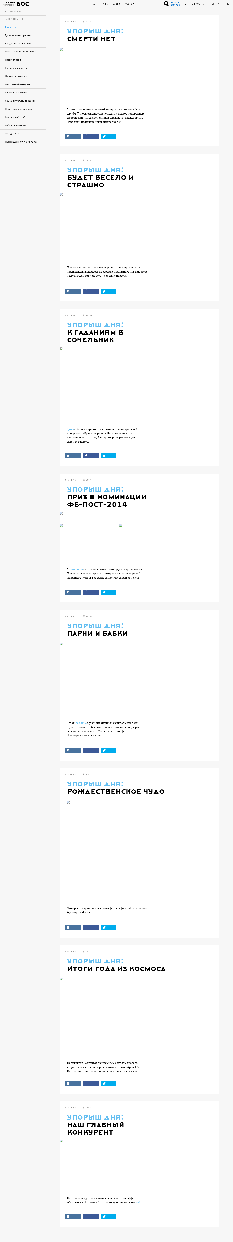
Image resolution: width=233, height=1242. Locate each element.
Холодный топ (12, 133)
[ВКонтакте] (73, 136)
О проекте (198, 4)
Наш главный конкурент (18, 84)
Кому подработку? (15, 117)
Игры (105, 4)
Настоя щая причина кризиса (21, 141)
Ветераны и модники (16, 92)
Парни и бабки (13, 59)
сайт (139, 1202)
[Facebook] (91, 136)
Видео (116, 4)
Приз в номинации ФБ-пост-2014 (22, 51)
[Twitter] (108, 136)
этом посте (76, 569)
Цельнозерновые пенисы (18, 108)
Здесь (70, 429)
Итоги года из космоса (17, 76)
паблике (81, 723)
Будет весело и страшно (18, 35)
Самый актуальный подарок (20, 100)
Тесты (94, 4)
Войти (215, 4)
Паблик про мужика (15, 125)
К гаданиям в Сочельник (18, 43)
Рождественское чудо (16, 67)
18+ (228, 4)
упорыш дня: (95, 31)
